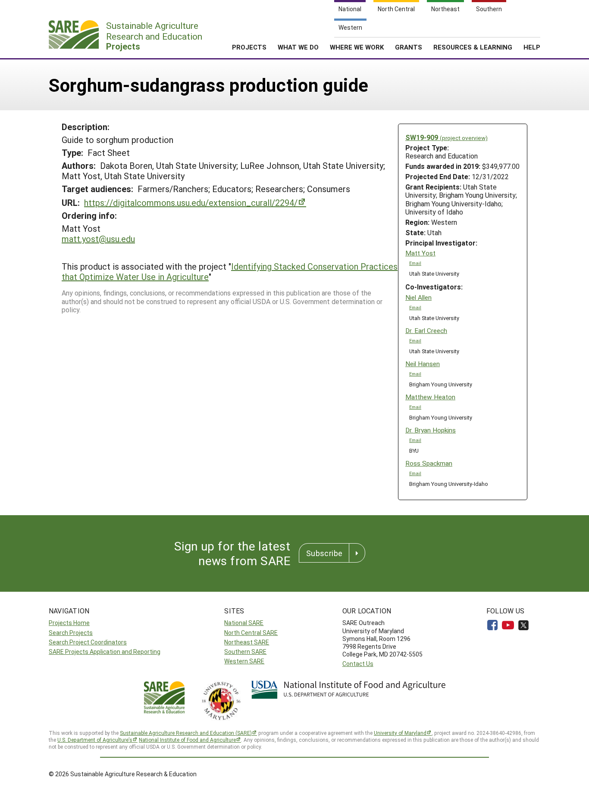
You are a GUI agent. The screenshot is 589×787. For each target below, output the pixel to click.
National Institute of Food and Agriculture (187, 739)
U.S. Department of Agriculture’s (94, 739)
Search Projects (71, 632)
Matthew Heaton (430, 397)
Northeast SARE (246, 642)
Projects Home (69, 623)
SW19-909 (446, 137)
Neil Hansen (422, 363)
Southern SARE (245, 651)
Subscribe (324, 553)
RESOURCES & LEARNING (472, 47)
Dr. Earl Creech (426, 330)
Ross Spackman (428, 463)
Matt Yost (420, 253)
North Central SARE (251, 632)
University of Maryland (400, 732)
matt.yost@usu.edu (98, 238)
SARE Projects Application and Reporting (104, 651)
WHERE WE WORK (357, 47)
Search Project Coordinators (88, 642)
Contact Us (357, 663)
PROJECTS (249, 47)
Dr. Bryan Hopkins (430, 430)
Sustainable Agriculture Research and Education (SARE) (186, 732)
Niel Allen (418, 297)
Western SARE (244, 661)
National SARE (243, 623)
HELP (531, 47)
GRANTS (408, 47)
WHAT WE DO (298, 47)
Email (415, 263)
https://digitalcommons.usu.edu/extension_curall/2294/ (191, 202)
